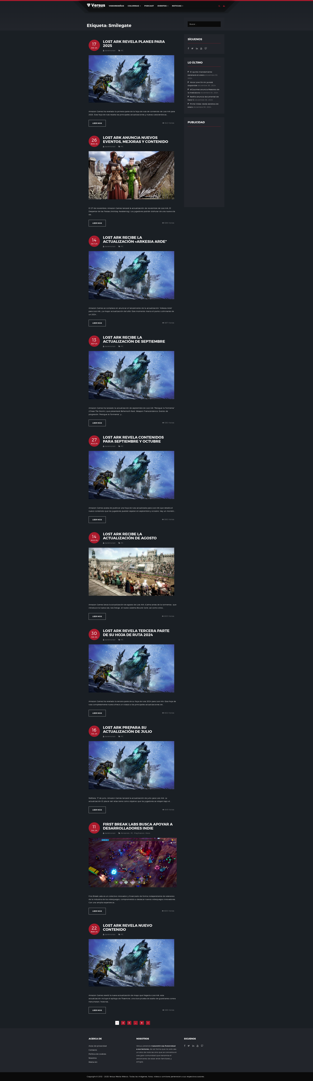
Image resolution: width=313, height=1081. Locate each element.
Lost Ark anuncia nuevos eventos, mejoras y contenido (135, 139)
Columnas (134, 6)
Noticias (177, 6)
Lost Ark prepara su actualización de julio (127, 729)
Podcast (149, 6)
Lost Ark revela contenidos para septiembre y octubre (133, 439)
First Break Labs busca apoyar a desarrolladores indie (138, 826)
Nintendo (125, 833)
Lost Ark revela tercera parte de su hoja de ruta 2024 (136, 632)
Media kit (93, 1062)
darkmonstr (110, 50)
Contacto (93, 1050)
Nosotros (93, 1058)
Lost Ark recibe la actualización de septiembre (134, 339)
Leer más (97, 123)
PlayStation (139, 833)
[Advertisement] (204, 166)
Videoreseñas (116, 6)
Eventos (162, 6)
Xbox (147, 833)
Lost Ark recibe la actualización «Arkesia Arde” (135, 239)
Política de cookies (97, 1054)
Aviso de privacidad (98, 1046)
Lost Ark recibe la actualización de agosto (130, 536)
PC (122, 50)
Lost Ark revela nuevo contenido (127, 927)
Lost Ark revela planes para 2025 (134, 43)
